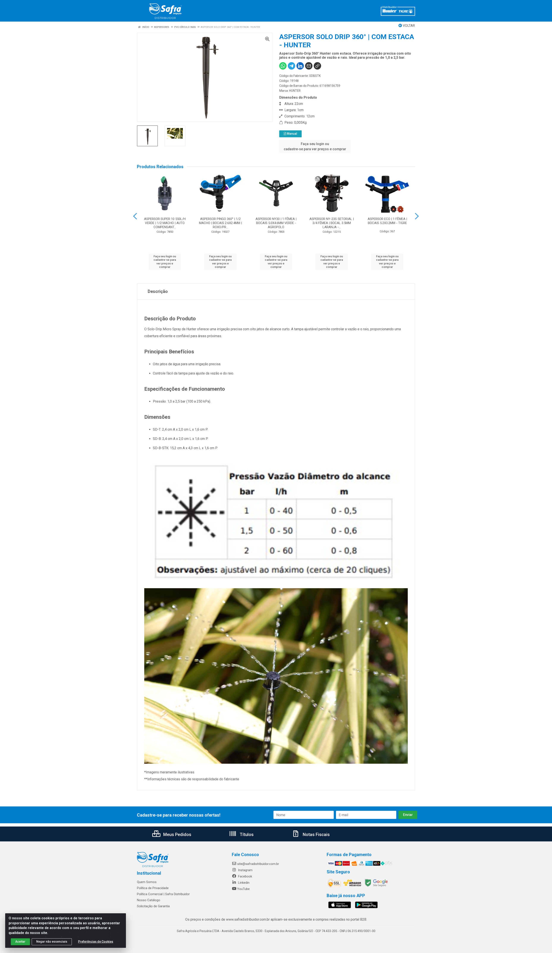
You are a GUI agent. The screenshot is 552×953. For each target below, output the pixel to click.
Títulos (246, 834)
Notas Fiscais (316, 834)
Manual (291, 133)
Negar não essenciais (51, 941)
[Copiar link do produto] (317, 66)
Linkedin (243, 883)
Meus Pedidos (176, 834)
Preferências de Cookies (95, 941)
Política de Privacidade (153, 888)
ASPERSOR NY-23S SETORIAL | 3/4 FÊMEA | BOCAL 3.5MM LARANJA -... (331, 223)
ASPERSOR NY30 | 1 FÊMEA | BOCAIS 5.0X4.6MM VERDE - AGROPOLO (276, 223)
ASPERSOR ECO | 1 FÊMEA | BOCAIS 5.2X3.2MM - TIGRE (387, 221)
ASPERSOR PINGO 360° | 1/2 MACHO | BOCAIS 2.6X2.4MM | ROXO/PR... (220, 223)
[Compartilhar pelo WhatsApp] (283, 66)
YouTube (243, 889)
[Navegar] (135, 216)
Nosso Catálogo (148, 900)
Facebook (244, 876)
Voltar (408, 26)
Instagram (244, 870)
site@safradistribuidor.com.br (258, 864)
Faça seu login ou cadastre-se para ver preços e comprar (315, 146)
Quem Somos (147, 882)
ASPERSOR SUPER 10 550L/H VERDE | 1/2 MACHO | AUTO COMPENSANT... (165, 223)
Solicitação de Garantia (153, 906)
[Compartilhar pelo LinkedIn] (300, 66)
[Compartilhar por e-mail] (308, 66)
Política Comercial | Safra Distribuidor (163, 894)
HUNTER (295, 90)
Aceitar (20, 941)
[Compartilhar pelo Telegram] (291, 66)
